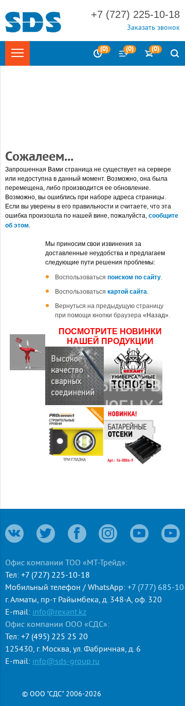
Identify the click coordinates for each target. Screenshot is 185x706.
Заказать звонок (153, 27)
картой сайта (127, 291)
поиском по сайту (134, 277)
